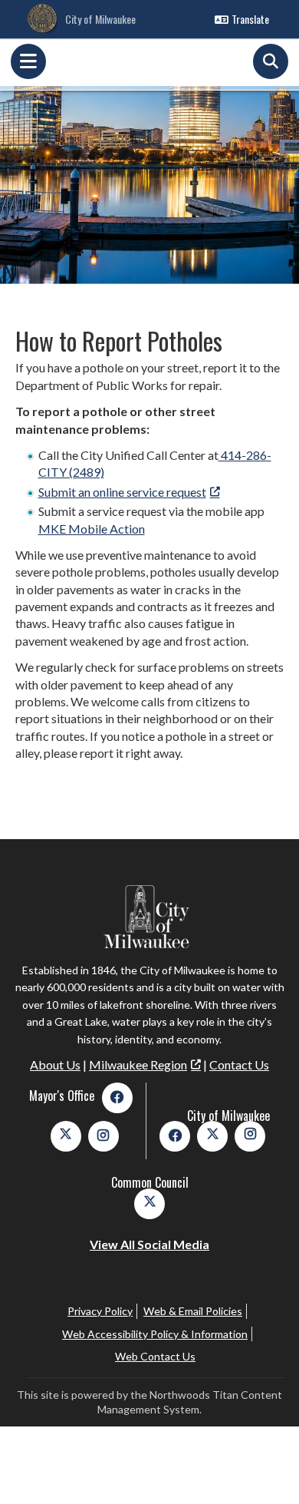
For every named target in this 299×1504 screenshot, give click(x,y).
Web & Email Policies (192, 1310)
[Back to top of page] (267, 1468)
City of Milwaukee (100, 19)
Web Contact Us (155, 1356)
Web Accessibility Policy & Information (155, 1333)
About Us (55, 1064)
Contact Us (239, 1064)
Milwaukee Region (138, 1064)
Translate (250, 19)
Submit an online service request (122, 491)
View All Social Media (149, 1244)
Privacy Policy (100, 1310)
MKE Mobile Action (91, 528)
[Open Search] (270, 61)
